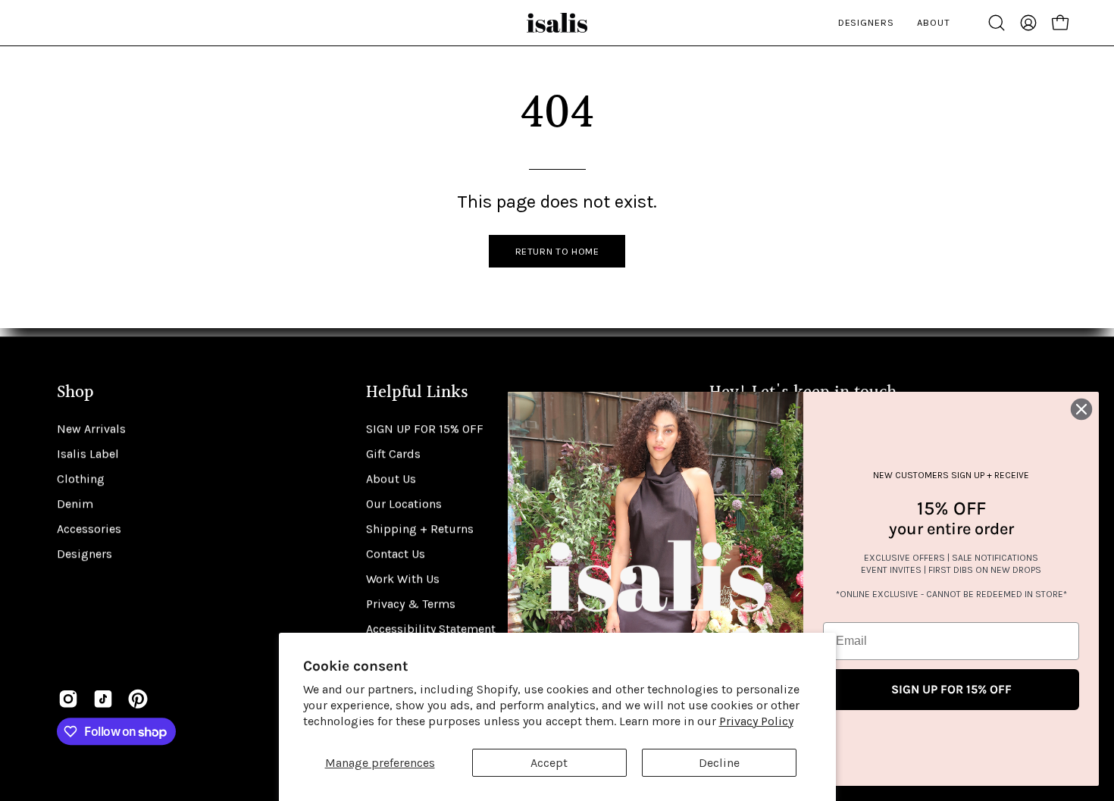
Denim (75, 503)
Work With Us (403, 578)
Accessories (89, 528)
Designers (84, 553)
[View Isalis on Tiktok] (103, 698)
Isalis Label (88, 453)
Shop (75, 393)
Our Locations (404, 503)
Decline (719, 763)
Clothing (81, 478)
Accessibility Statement (431, 628)
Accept (549, 763)
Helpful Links (417, 393)
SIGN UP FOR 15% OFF (424, 428)
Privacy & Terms (410, 603)
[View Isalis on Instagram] (68, 698)
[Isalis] (557, 23)
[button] (996, 23)
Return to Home (557, 251)
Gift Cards (393, 453)
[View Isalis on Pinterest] (138, 698)
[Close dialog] (1081, 409)
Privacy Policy (756, 721)
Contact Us (395, 553)
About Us (391, 478)
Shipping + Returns (420, 528)
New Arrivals (91, 428)
